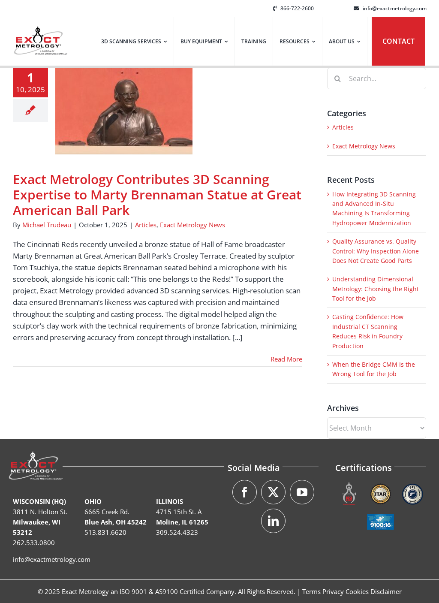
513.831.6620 (105, 532)
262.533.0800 (34, 542)
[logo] (40, 30)
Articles (145, 224)
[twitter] (273, 492)
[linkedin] (273, 521)
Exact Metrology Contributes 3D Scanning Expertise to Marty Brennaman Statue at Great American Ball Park (157, 194)
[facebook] (244, 492)
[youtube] (302, 492)
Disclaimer (386, 591)
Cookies (357, 591)
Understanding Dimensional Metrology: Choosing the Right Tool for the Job (375, 288)
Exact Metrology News (192, 224)
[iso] (349, 483)
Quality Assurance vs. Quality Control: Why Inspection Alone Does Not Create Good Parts (375, 251)
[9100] (380, 511)
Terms (311, 591)
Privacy (333, 591)
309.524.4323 (177, 532)
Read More (286, 359)
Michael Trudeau (46, 224)
